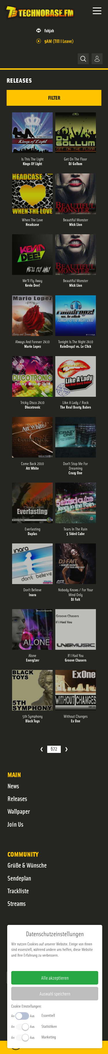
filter (54, 97)
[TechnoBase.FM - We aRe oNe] (39, 19)
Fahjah (49, 30)
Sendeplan (19, 878)
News (13, 785)
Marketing (48, 1036)
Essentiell (48, 1015)
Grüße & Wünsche (27, 865)
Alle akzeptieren (55, 978)
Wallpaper (18, 811)
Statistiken (49, 1026)
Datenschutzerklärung (64, 964)
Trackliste (18, 890)
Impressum (37, 964)
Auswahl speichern (54, 993)
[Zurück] (41, 749)
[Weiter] (66, 749)
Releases (17, 798)
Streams (16, 903)
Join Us (15, 824)
